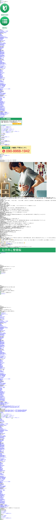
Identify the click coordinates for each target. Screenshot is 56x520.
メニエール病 (2, 489)
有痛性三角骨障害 (3, 63)
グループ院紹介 (2, 115)
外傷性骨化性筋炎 (3, 93)
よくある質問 (2, 116)
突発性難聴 (2, 497)
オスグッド (2, 82)
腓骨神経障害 (2, 72)
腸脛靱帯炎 (2, 83)
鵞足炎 (1, 74)
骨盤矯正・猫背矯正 (3, 32)
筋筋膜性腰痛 (2, 55)
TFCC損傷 (1, 66)
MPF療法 (1, 30)
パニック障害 (2, 110)
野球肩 (1, 90)
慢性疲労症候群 (2, 494)
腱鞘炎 (1, 61)
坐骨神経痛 (2, 451)
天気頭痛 (1, 101)
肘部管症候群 (2, 456)
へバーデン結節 (2, 68)
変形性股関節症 (2, 470)
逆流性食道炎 (2, 109)
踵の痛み (1, 70)
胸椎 (0, 49)
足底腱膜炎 (2, 81)
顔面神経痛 (2, 38)
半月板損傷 (2, 87)
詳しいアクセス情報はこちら (4, 136)
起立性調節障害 (2, 108)
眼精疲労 (1, 96)
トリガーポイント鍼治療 (4, 31)
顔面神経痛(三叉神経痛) (4, 37)
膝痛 (0, 69)
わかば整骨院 (9, 406)
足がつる (1, 73)
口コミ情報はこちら (9, 243)
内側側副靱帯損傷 (3, 84)
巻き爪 (1, 78)
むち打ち (1, 432)
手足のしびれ (2, 60)
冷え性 (1, 99)
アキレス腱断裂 (2, 486)
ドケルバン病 (2, 65)
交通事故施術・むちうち (4, 113)
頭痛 (0, 324)
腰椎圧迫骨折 (2, 53)
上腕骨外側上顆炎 (3, 459)
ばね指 (1, 61)
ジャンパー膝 (2, 86)
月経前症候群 (2, 103)
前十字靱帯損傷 (2, 85)
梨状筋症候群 (2, 52)
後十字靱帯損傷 (2, 478)
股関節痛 (1, 76)
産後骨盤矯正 (2, 31)
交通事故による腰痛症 (3, 112)
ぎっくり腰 (2, 57)
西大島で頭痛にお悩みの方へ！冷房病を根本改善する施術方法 (15, 411)
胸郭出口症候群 (2, 40)
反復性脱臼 (2, 437)
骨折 (0, 92)
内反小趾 (1, 75)
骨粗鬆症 (1, 67)
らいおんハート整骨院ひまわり (10, 407)
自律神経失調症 (2, 107)
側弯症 (1, 48)
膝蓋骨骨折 (2, 94)
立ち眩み (1, 105)
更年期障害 (2, 102)
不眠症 (1, 98)
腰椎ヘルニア (2, 51)
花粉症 (1, 107)
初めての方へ (2, 318)
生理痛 (1, 104)
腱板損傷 (1, 89)
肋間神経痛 (2, 47)
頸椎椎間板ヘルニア (3, 429)
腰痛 (0, 58)
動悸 (0, 100)
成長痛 (1, 77)
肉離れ (1, 80)
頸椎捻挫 (1, 35)
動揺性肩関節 (2, 44)
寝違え (1, 34)
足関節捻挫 (2, 91)
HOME (1, 157)
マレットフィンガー (3, 64)
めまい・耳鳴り (2, 97)
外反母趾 (1, 71)
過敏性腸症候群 (2, 502)
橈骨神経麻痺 (2, 62)
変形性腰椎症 (2, 343)
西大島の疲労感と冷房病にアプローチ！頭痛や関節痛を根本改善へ (16, 410)
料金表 (1, 419)
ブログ (1, 115)
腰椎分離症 (2, 50)
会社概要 (1, 117)
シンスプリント (2, 475)
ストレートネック (3, 36)
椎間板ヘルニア (2, 56)
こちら (7, 242)
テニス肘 (1, 88)
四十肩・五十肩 (2, 42)
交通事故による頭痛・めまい (4, 505)
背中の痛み (2, 440)
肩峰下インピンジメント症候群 (5, 88)
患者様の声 (2, 317)
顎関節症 (1, 39)
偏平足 (1, 467)
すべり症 (1, 54)
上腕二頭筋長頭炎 (3, 43)
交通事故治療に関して (3, 114)
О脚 (0, 464)
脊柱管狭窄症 (2, 448)
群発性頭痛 (2, 106)
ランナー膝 (2, 80)
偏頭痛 (1, 389)
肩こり (1, 42)
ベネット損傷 (2, 45)
